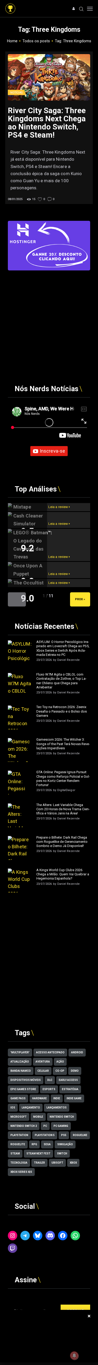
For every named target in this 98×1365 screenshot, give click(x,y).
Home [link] (12, 41)
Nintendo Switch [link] (62, 1116)
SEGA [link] (47, 1144)
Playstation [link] (19, 1135)
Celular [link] (43, 1070)
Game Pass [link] (18, 1098)
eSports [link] (49, 1089)
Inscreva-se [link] (52, 451)
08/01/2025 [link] (15, 199)
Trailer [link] (39, 1162)
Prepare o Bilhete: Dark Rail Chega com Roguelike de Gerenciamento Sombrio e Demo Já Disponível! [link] (62, 841)
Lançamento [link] (31, 1107)
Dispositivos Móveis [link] (25, 1080)
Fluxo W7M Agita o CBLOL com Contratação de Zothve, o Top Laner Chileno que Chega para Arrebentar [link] (61, 680)
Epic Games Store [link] (23, 1089)
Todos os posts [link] (36, 41)
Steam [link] (15, 1153)
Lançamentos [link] (57, 1107)
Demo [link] (75, 1070)
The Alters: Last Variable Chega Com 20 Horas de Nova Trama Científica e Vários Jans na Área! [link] (63, 809)
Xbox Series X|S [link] (21, 1171)
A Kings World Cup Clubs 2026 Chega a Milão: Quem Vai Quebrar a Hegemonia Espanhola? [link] (62, 874)
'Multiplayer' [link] (20, 1052)
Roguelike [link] (80, 1135)
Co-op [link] (59, 1070)
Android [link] (77, 1052)
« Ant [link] (17, 599)
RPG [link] (34, 1144)
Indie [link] (56, 1098)
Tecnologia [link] (18, 1162)
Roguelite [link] (17, 1144)
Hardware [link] (39, 1098)
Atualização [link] (19, 1061)
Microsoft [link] (18, 1116)
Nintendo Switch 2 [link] (23, 1126)
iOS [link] (12, 1107)
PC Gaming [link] (61, 1126)
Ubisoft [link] (57, 1162)
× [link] (89, 1316)
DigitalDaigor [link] (66, 790)
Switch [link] (62, 1153)
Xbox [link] (73, 1162)
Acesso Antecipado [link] (50, 1052)
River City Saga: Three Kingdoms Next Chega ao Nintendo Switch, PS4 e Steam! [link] (47, 123)
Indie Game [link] (74, 1098)
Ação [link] (60, 1061)
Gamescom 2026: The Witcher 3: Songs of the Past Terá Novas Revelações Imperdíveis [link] (63, 744)
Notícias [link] (16, 92)
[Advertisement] (49, 319)
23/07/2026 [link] (44, 660)
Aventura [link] (43, 1061)
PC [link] (45, 1126)
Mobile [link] (38, 1116)
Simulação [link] (65, 1144)
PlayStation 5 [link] (45, 1135)
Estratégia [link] (70, 1089)
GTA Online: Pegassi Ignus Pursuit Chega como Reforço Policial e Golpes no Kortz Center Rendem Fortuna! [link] (63, 778)
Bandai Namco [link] (20, 1070)
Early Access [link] (68, 1080)
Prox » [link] (80, 599)
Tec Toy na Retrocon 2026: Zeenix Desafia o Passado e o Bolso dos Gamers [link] (61, 711)
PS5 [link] (63, 1135)
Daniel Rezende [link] (68, 660)
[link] (10, 6)
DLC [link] (49, 1080)
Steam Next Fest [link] (38, 1153)
